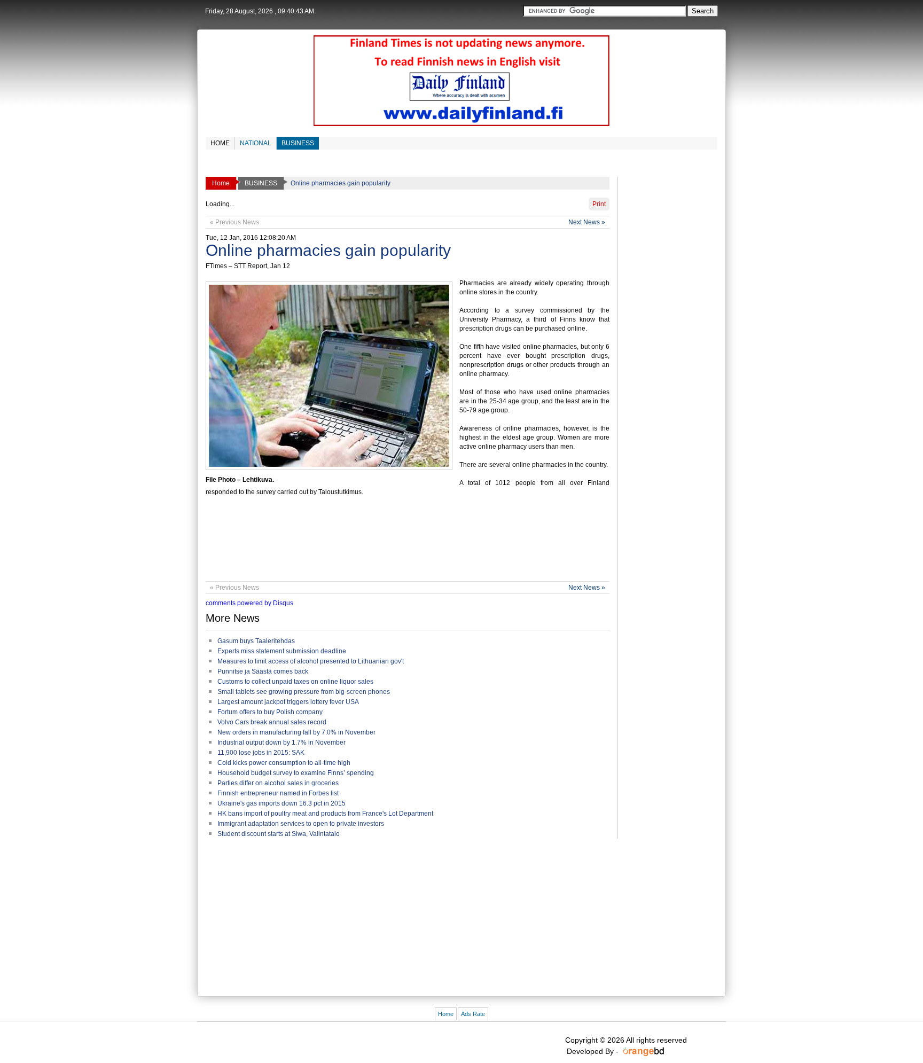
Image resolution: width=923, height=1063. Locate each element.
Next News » (586, 222)
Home (445, 1014)
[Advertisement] (400, 544)
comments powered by (249, 603)
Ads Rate (473, 1014)
